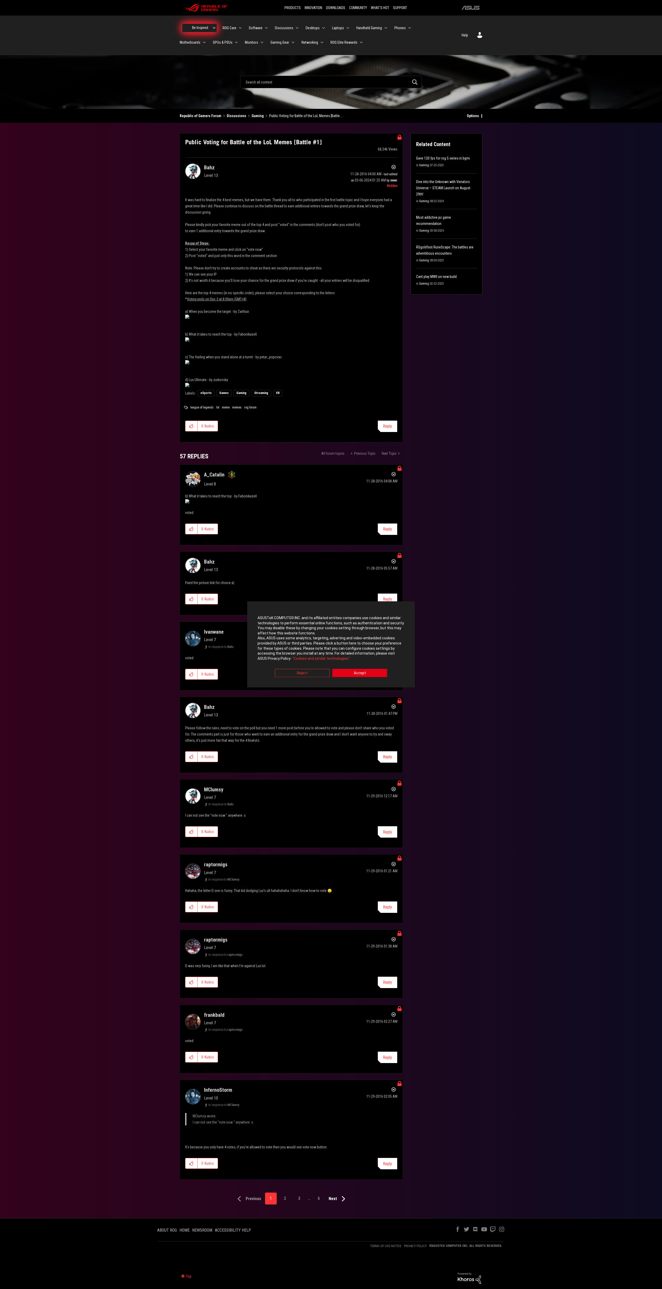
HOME (184, 1230)
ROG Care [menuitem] (229, 28)
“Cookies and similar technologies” (321, 658)
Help (465, 35)
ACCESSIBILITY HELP (233, 1230)
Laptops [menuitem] (338, 28)
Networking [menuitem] (310, 42)
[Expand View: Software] (266, 28)
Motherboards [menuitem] (190, 42)
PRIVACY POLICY (415, 1246)
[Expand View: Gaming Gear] (293, 42)
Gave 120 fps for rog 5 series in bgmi (443, 158)
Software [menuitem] (255, 28)
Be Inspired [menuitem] (200, 28)
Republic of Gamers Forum (200, 116)
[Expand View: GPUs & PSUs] (236, 42)
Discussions (236, 116)
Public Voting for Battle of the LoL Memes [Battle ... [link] (306, 116)
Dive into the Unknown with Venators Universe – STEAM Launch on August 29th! (443, 188)
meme (226, 407)
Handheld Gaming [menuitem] (369, 28)
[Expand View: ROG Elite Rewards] (361, 42)
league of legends (202, 407)
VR (278, 393)
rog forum (250, 407)
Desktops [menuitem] (313, 28)
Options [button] (473, 116)
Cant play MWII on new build (436, 277)
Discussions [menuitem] (284, 28)
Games (224, 393)
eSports (206, 393)
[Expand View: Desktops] (323, 28)
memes (237, 407)
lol (217, 407)
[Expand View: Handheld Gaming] (385, 28)
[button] (191, 426)
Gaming (258, 116)
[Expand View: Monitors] (262, 42)
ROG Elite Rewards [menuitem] (343, 42)
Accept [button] (360, 673)
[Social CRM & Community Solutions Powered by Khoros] (469, 1278)
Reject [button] (302, 673)
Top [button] (188, 1276)
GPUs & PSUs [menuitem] (222, 42)
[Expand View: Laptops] (347, 28)
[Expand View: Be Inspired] (214, 28)
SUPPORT (400, 8)
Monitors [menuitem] (251, 42)
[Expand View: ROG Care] (240, 28)
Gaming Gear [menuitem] (279, 42)
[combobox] (331, 82)
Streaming (261, 393)
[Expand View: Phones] (409, 28)
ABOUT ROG (167, 1230)
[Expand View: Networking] (322, 42)
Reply (387, 426)
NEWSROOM (202, 1230)
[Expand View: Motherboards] (204, 42)
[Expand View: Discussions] (297, 28)
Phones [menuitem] (400, 28)
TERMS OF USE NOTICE (385, 1246)
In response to (221, 647)
